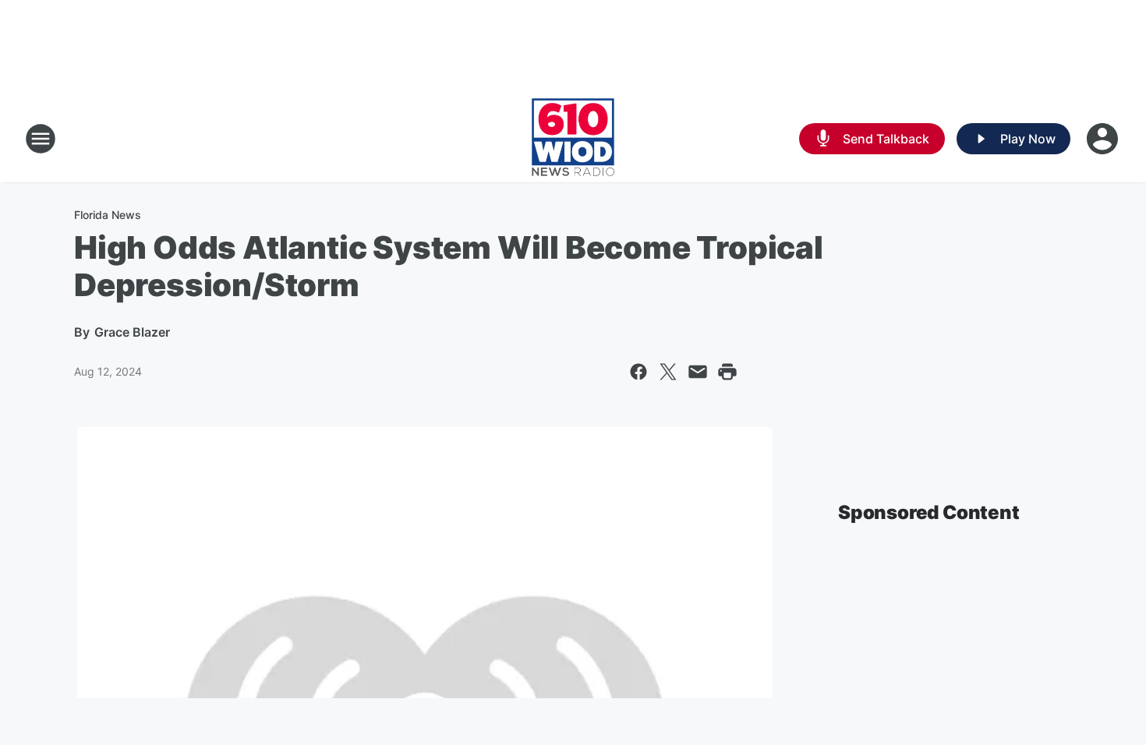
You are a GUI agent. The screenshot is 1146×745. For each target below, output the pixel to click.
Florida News (107, 214)
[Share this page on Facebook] (638, 372)
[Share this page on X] (668, 372)
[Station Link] (573, 138)
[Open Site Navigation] (40, 138)
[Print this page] (727, 372)
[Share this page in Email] (698, 372)
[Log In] (1104, 138)
